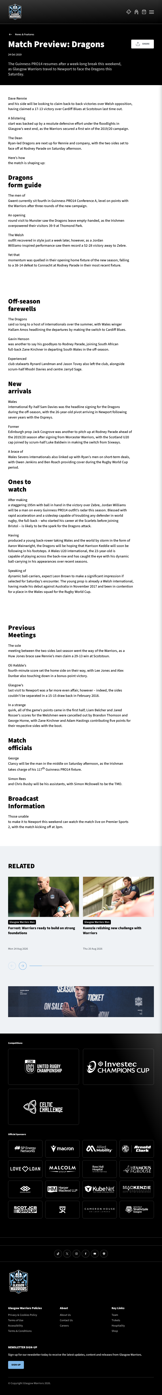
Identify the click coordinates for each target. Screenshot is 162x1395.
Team (115, 1315)
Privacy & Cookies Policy (22, 1315)
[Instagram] (76, 1254)
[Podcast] (104, 1254)
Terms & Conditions (20, 1331)
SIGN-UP (16, 1364)
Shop (115, 1331)
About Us (65, 1315)
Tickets (116, 1320)
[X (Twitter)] (67, 1254)
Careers (64, 1326)
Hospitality (118, 1326)
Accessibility (15, 1326)
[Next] (23, 966)
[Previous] (12, 966)
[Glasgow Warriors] (15, 12)
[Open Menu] (151, 12)
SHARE (146, 44)
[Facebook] (85, 1254)
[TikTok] (58, 1254)
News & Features (24, 34)
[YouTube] (95, 1254)
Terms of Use (15, 1320)
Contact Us (66, 1320)
